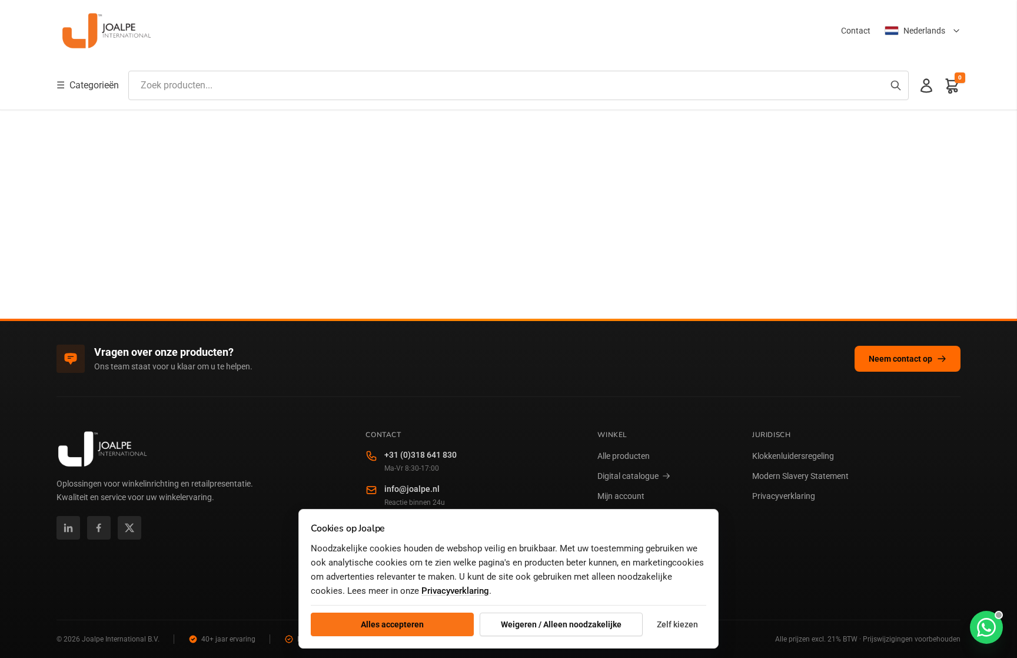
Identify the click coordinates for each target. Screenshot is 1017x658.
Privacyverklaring (783, 496)
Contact (855, 30)
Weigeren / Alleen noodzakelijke (561, 624)
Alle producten (623, 456)
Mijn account (620, 496)
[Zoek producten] (895, 85)
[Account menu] (926, 85)
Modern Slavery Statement (800, 476)
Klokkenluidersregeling (793, 456)
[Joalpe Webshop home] (106, 30)
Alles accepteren (392, 624)
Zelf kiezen (677, 624)
